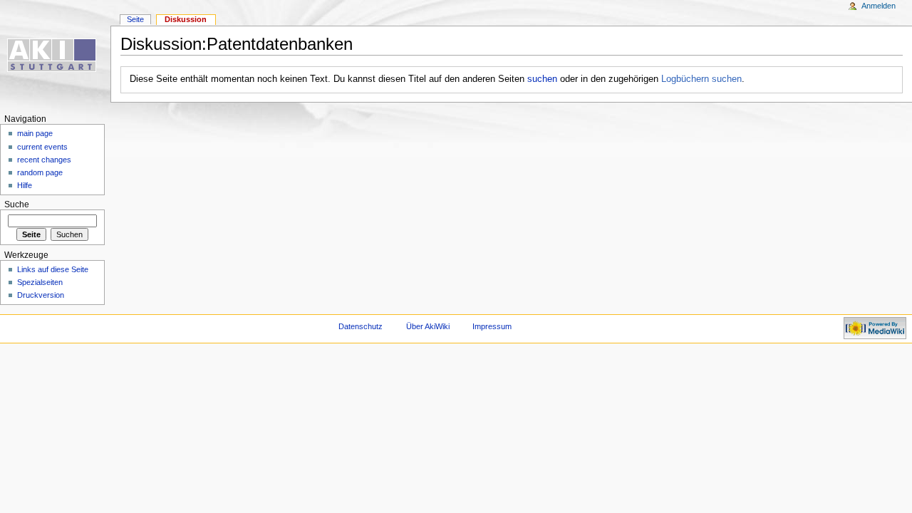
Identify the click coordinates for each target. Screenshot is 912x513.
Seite (135, 19)
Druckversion (40, 295)
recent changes (44, 159)
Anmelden (878, 5)
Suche (16, 204)
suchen (542, 79)
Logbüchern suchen (701, 79)
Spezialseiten (40, 282)
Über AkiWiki (428, 326)
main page (35, 133)
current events (42, 146)
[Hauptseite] (55, 55)
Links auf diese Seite (52, 269)
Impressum (492, 326)
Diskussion (186, 19)
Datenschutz (360, 326)
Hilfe (24, 185)
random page (40, 172)
